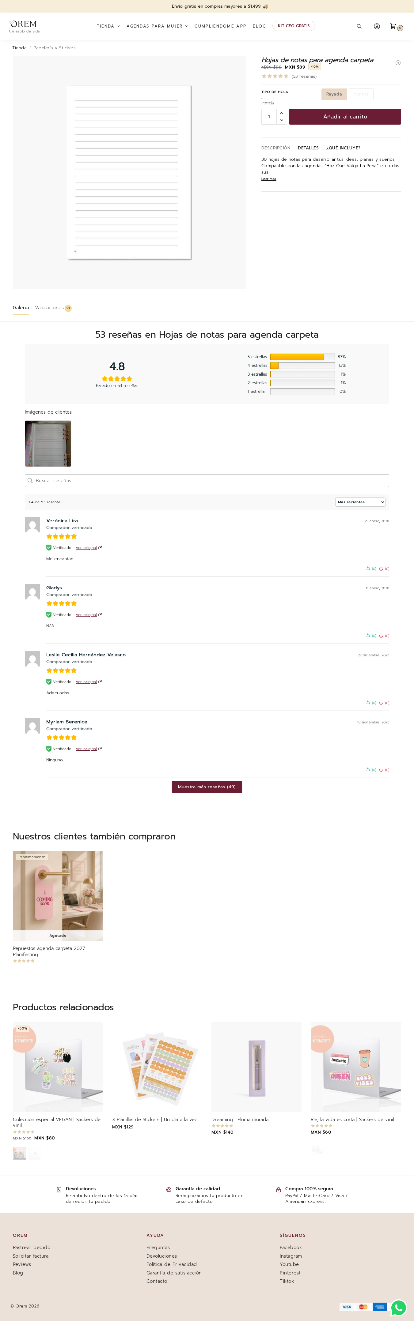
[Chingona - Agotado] (317, 1147)
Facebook (291, 1247)
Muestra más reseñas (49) (207, 787)
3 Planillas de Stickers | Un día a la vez (154, 1120)
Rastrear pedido (32, 1247)
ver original (86, 547)
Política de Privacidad (171, 1264)
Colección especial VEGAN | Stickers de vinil (57, 1123)
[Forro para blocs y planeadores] (398, 63)
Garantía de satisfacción (174, 1273)
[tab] (22, 307)
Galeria (21, 307)
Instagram (291, 1256)
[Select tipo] (58, 1154)
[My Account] (377, 26)
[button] (397, 26)
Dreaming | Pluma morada (239, 1120)
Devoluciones (161, 1256)
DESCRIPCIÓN (276, 148)
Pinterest (290, 1273)
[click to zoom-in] (129, 172)
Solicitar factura (31, 1256)
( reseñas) (304, 76)
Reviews (22, 1264)
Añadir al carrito (345, 116)
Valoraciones (52, 307)
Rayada (334, 94)
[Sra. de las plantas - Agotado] (34, 1153)
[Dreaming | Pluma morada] (256, 1067)
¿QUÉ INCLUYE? (343, 148)
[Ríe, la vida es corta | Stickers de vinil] (356, 1067)
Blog (18, 1273)
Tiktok (287, 1281)
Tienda (19, 48)
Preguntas (158, 1247)
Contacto (156, 1281)
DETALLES (308, 148)
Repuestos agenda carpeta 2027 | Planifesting (50, 952)
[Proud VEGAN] (19, 1153)
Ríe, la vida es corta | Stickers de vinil (352, 1120)
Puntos (361, 94)
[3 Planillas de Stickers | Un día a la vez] (157, 1067)
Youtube (289, 1264)
